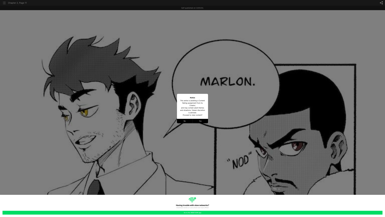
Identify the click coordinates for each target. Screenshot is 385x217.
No (185, 121)
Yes (200, 121)
